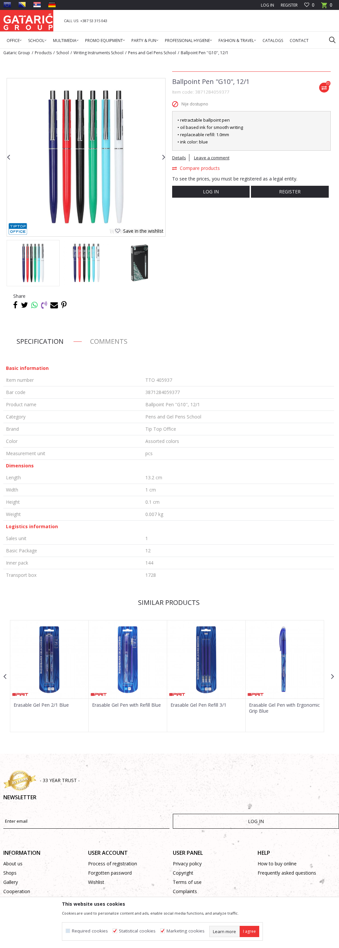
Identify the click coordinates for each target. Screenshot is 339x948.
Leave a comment (211, 158)
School (62, 53)
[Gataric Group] (28, 20)
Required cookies (90, 930)
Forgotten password (110, 873)
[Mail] (54, 304)
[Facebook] (15, 304)
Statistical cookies (137, 930)
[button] (329, 40)
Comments (108, 341)
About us (13, 863)
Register (289, 5)
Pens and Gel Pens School (152, 53)
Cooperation (16, 891)
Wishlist (96, 882)
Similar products (169, 602)
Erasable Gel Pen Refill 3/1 (198, 705)
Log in (211, 191)
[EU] (7, 5)
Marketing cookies (186, 930)
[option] (33, 263)
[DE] (52, 5)
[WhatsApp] (34, 304)
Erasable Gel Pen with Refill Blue (126, 705)
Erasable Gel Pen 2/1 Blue (41, 705)
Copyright (183, 873)
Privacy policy (187, 863)
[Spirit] (20, 694)
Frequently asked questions (287, 873)
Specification (40, 341)
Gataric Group (16, 53)
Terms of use (187, 882)
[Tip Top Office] (18, 229)
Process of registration (112, 863)
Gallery (10, 882)
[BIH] (22, 5)
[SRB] (37, 5)
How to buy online (277, 863)
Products (43, 53)
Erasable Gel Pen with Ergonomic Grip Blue (284, 708)
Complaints (185, 891)
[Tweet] (24, 304)
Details (179, 158)
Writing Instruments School (98, 53)
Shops (10, 873)
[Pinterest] (64, 304)
